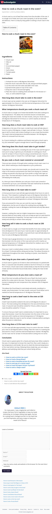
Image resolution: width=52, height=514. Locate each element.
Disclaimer (4, 509)
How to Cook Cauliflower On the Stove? (13, 490)
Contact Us (36, 509)
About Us (30, 509)
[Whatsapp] (31, 374)
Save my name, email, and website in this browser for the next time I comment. (25, 465)
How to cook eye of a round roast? (18, 363)
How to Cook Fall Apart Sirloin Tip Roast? (20, 365)
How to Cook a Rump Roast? (16, 359)
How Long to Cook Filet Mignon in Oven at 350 (15, 483)
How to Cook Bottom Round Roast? (15, 383)
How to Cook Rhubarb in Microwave (12, 480)
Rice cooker (47, 509)
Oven (6, 379)
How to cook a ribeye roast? (16, 367)
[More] (36, 374)
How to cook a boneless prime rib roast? (20, 361)
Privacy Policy (23, 509)
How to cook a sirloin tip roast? (17, 357)
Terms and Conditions (14, 509)
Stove (41, 509)
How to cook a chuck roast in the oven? (13, 497)
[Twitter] (21, 374)
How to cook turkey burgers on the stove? (14, 487)
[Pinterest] (26, 374)
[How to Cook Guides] (8, 2)
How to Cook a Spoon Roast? (10, 492)
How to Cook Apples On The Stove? (12, 485)
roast (10, 379)
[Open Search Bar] (43, 2)
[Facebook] (16, 374)
